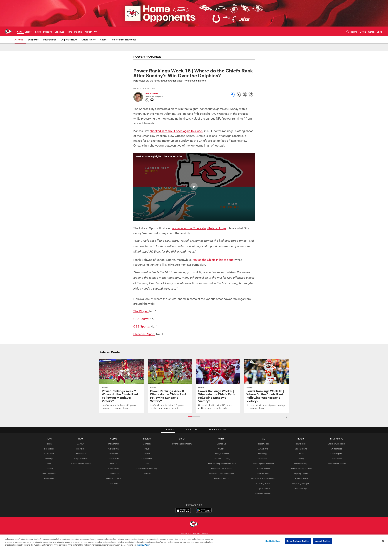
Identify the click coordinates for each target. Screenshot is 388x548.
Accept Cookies (322, 541)
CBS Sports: (141, 326)
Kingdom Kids (263, 444)
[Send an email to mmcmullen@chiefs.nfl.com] (152, 100)
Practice (147, 454)
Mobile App (263, 454)
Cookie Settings (272, 541)
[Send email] (244, 96)
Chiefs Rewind (113, 459)
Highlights (113, 454)
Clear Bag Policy (263, 483)
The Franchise (113, 444)
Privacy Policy (143, 545)
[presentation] (287, 417)
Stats (49, 464)
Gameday (147, 444)
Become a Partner (221, 478)
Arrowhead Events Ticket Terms (221, 474)
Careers (221, 449)
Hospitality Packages (300, 483)
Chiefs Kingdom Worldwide (263, 464)
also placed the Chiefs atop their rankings (199, 228)
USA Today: (141, 319)
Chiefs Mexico (336, 449)
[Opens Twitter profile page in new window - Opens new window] (147, 100)
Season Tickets (301, 449)
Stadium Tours (263, 474)
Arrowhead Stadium (263, 493)
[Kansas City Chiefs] (194, 524)
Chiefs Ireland (336, 459)
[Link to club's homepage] (8, 31)
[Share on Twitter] (238, 96)
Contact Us (221, 444)
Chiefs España (336, 454)
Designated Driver (263, 488)
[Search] (347, 31)
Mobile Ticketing (301, 464)
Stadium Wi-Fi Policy (221, 459)
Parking (301, 459)
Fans (147, 464)
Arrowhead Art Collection (221, 469)
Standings (49, 459)
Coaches (49, 469)
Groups (301, 454)
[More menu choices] (95, 31)
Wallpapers (262, 459)
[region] (194, 541)
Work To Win (113, 449)
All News (80, 444)
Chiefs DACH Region (336, 444)
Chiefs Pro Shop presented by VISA (221, 464)
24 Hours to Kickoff (113, 478)
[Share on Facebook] (232, 96)
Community (114, 474)
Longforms (80, 449)
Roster (49, 444)
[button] (194, 186)
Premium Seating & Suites (301, 469)
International (81, 454)
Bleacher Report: (144, 334)
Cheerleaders (113, 469)
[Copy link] (250, 94)
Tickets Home (300, 444)
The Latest (113, 483)
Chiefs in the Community (147, 469)
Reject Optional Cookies (297, 541)
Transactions (49, 449)
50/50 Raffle (263, 449)
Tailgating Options (300, 474)
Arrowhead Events (300, 478)
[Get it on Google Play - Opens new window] (204, 512)
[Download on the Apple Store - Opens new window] (183, 510)
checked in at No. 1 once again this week (176, 131)
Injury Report (49, 454)
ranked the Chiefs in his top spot (213, 259)
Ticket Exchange (300, 488)
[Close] (383, 541)
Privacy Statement (221, 454)
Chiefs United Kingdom (336, 464)
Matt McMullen (152, 93)
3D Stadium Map (263, 469)
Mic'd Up (113, 464)
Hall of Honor (49, 478)
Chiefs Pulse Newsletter (80, 464)
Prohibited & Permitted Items (263, 478)
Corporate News (80, 459)
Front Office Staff (49, 474)
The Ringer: (141, 311)
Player (146, 449)
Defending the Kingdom (182, 444)
